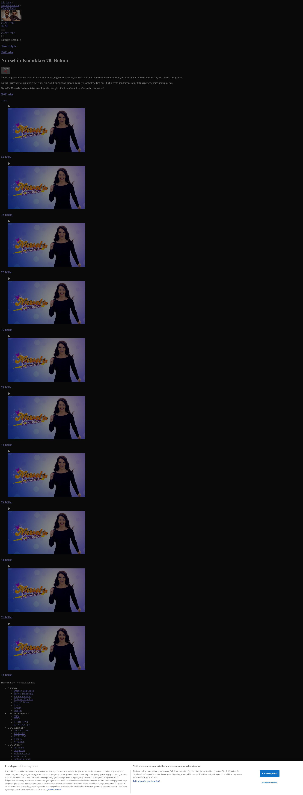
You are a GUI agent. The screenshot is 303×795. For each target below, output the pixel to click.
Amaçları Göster (269, 782)
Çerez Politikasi (54, 790)
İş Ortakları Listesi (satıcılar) (146, 781)
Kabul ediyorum (269, 773)
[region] (151, 778)
